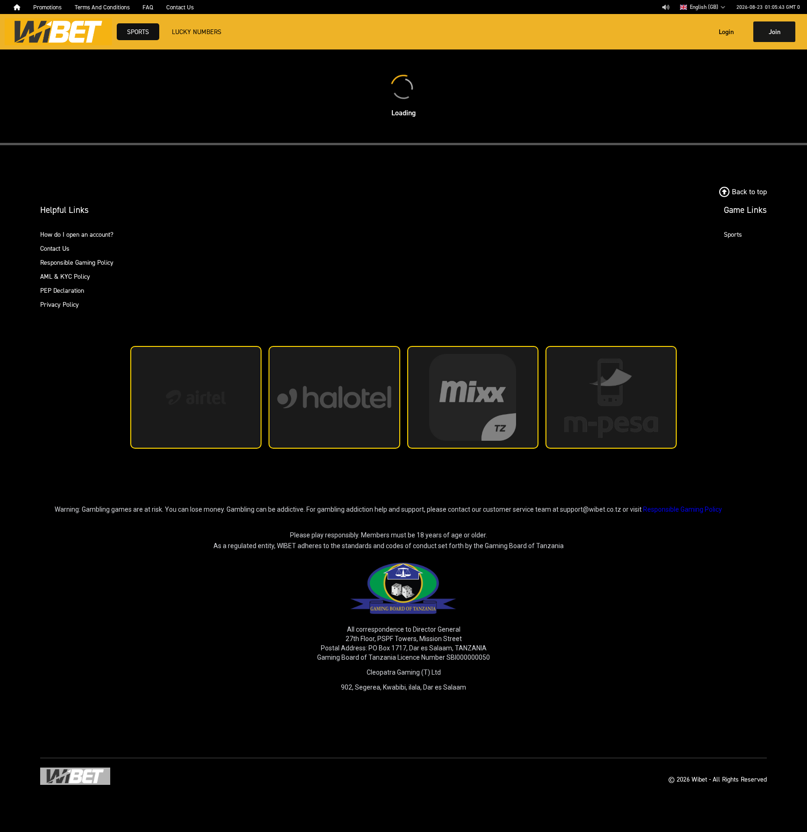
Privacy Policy (59, 304)
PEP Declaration (62, 290)
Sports (138, 31)
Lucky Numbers (196, 31)
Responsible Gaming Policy (76, 262)
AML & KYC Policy (65, 276)
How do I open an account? (76, 234)
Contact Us (55, 248)
